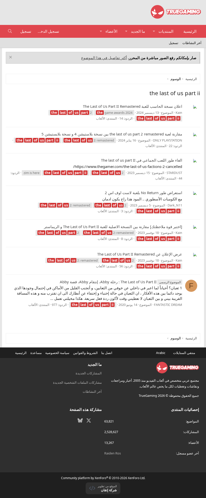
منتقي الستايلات (184, 352)
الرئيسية (189, 31)
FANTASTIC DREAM (168, 304)
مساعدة (36, 352)
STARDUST (174, 172)
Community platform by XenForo (103, 478)
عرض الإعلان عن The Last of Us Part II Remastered (139, 254)
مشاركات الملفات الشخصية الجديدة (77, 382)
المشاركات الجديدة (89, 373)
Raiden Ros (112, 453)
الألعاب (100, 118)
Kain (179, 112)
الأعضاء (111, 31)
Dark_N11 (175, 205)
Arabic (161, 352)
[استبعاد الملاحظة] (11, 57)
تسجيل (173, 43)
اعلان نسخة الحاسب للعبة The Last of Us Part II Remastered (132, 106)
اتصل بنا (106, 352)
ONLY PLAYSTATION (167, 140)
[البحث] (10, 31)
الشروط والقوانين (85, 352)
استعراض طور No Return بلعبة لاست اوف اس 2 (143, 192)
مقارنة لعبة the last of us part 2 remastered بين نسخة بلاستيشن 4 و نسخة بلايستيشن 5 (111, 133)
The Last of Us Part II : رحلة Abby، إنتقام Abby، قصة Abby (120, 281)
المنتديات (166, 31)
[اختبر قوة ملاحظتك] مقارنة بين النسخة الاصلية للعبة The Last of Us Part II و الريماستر (113, 226)
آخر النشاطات (191, 43)
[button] (154, 31)
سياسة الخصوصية (57, 352)
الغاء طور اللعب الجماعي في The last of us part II (141, 160)
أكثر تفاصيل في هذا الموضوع (104, 57)
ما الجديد (138, 31)
